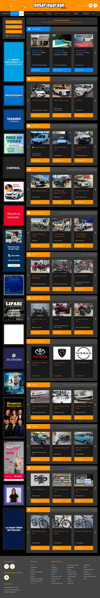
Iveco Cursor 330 (81, 234)
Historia (32, 576)
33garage (36, 155)
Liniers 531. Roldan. (61, 52)
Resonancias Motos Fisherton (61, 283)
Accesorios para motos (88, 468)
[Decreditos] (14, 250)
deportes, (85, 509)
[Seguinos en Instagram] (90, 5)
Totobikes (36, 543)
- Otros (84, 578)
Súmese (33, 569)
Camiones (53, 572)
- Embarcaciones (71, 572)
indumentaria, (92, 509)
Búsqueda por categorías (37, 578)
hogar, (74, 509)
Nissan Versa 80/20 (60, 363)
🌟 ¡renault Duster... (82, 100)
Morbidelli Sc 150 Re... (83, 276)
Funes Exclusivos (82, 454)
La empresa (33, 567)
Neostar (36, 197)
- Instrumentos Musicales (89, 576)
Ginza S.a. (57, 100)
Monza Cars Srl (60, 197)
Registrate (14, 27)
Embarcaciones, (69, 384)
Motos (52, 574)
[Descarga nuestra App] (6, 577)
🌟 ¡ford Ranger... (81, 191)
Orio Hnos (36, 240)
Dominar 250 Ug (59, 276)
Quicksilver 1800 (81, 406)
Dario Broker (81, 412)
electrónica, (61, 509)
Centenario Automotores (80, 109)
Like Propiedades (39, 65)
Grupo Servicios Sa (39, 284)
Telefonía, (53, 509)
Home (32, 565)
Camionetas (54, 569)
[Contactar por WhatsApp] (14, 95)
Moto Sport (80, 284)
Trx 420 (34, 319)
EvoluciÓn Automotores (36, 109)
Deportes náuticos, (80, 384)
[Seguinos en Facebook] (95, 5)
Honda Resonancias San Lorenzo (39, 326)
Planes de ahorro (55, 578)
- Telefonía (70, 581)
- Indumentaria (87, 574)
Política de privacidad (36, 581)
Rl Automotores (60, 155)
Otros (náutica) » (92, 384)
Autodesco (58, 454)
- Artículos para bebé (88, 569)
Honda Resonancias (61, 327)
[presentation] (28, 53)
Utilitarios (53, 567)
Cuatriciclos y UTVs (56, 576)
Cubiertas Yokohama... (83, 489)
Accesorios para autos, (74, 468)
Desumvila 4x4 (81, 496)
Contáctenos (34, 583)
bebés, (79, 509)
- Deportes (85, 572)
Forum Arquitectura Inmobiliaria (83, 64)
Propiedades (70, 567)
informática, (68, 509)
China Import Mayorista (80, 542)
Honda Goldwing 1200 (39, 448)
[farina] (14, 528)
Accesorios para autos (56, 583)
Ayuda (32, 574)
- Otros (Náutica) (71, 576)
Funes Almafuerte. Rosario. (39, 52)
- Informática (86, 565)
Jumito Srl (58, 65)
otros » (95, 511)
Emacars (80, 240)
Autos (52, 565)
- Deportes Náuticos (72, 574)
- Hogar (85, 567)
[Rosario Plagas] (14, 167)
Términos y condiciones (37, 572)
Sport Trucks (81, 155)
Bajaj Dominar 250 (38, 276)
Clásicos (53, 581)
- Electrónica (70, 583)
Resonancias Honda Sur (83, 326)
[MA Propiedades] (14, 215)
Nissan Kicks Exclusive (39, 100)
